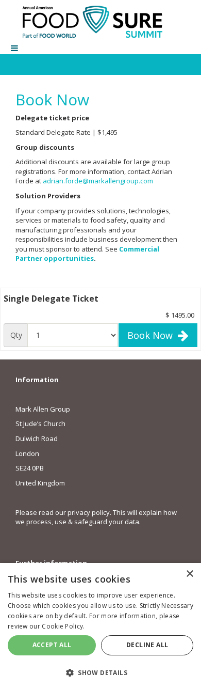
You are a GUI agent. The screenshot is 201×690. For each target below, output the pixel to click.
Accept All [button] (52, 644)
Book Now (152, 335)
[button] (100, 672)
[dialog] (100, 626)
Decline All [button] (147, 644)
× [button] (189, 574)
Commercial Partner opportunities (87, 253)
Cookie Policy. (63, 626)
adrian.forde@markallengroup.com (98, 180)
